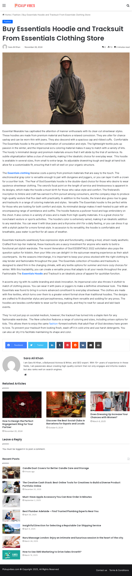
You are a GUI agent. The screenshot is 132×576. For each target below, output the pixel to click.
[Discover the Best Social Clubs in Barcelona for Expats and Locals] (65, 404)
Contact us (101, 570)
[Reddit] (75, 345)
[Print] (98, 345)
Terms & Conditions (119, 570)
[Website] (25, 375)
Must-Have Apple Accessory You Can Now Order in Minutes (57, 497)
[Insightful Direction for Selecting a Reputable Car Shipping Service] (11, 529)
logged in (20, 449)
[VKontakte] (83, 345)
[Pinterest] (67, 345)
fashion (53, 323)
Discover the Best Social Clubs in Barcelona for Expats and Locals (65, 422)
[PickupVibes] (25, 5)
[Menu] (4, 6)
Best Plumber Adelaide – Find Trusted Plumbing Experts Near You (61, 511)
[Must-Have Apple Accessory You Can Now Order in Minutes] (11, 501)
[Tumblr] (60, 345)
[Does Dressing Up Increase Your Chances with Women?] (110, 401)
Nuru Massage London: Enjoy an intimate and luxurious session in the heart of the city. (73, 537)
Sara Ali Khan (33, 358)
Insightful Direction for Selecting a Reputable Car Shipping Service (62, 525)
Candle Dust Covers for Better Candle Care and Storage (56, 468)
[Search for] (128, 6)
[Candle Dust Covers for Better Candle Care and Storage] (11, 473)
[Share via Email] (90, 345)
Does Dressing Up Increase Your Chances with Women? (109, 416)
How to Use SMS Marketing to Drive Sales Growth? (52, 551)
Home (7, 14)
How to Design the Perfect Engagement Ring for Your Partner (17, 424)
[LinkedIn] (52, 345)
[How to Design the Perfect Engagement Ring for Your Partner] (22, 404)
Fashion (17, 14)
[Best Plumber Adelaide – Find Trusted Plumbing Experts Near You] (11, 516)
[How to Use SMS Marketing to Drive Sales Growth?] (11, 555)
